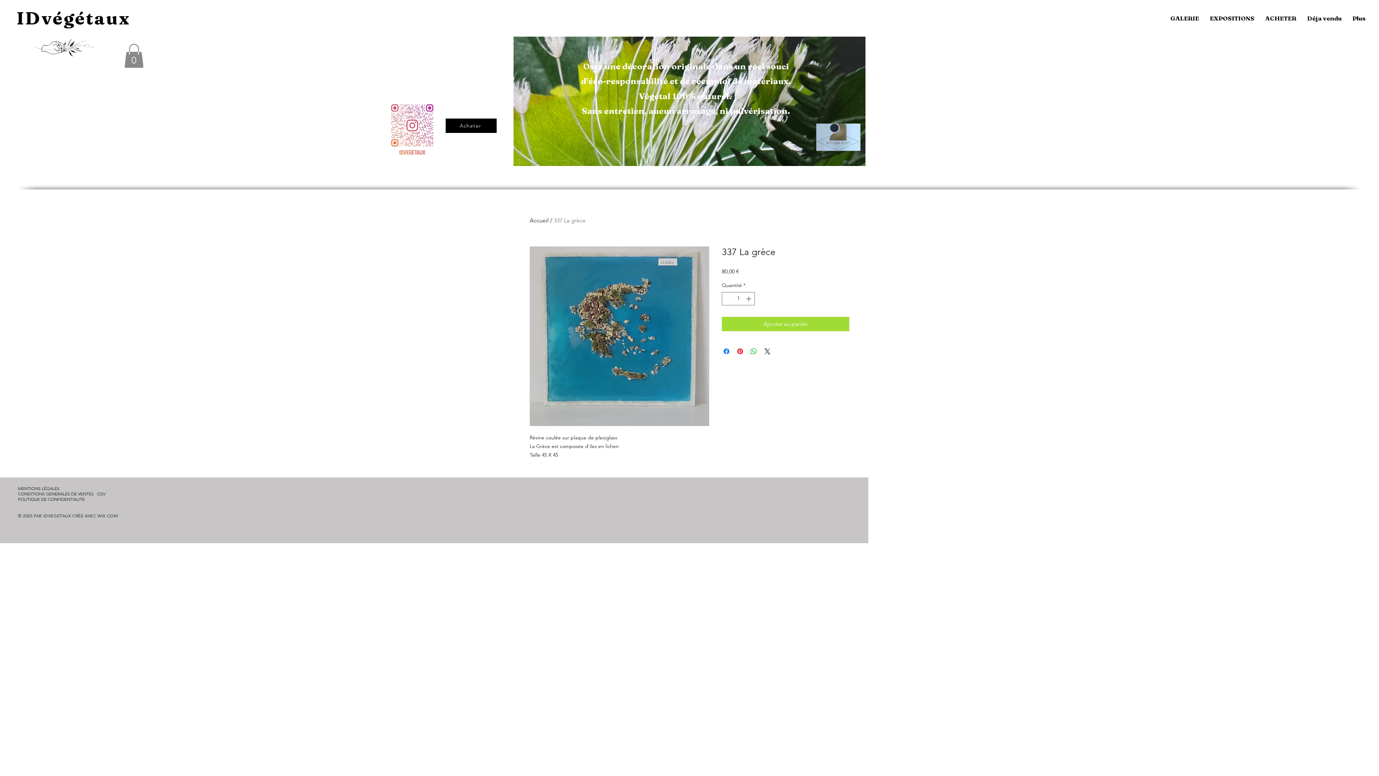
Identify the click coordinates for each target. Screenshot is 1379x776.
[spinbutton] (738, 298)
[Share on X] (767, 351)
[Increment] (749, 298)
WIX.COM (107, 515)
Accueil (539, 220)
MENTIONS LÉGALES (39, 488)
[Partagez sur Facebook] (726, 351)
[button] (134, 56)
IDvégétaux (73, 18)
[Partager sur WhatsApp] (753, 351)
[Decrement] (727, 298)
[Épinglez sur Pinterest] (740, 351)
